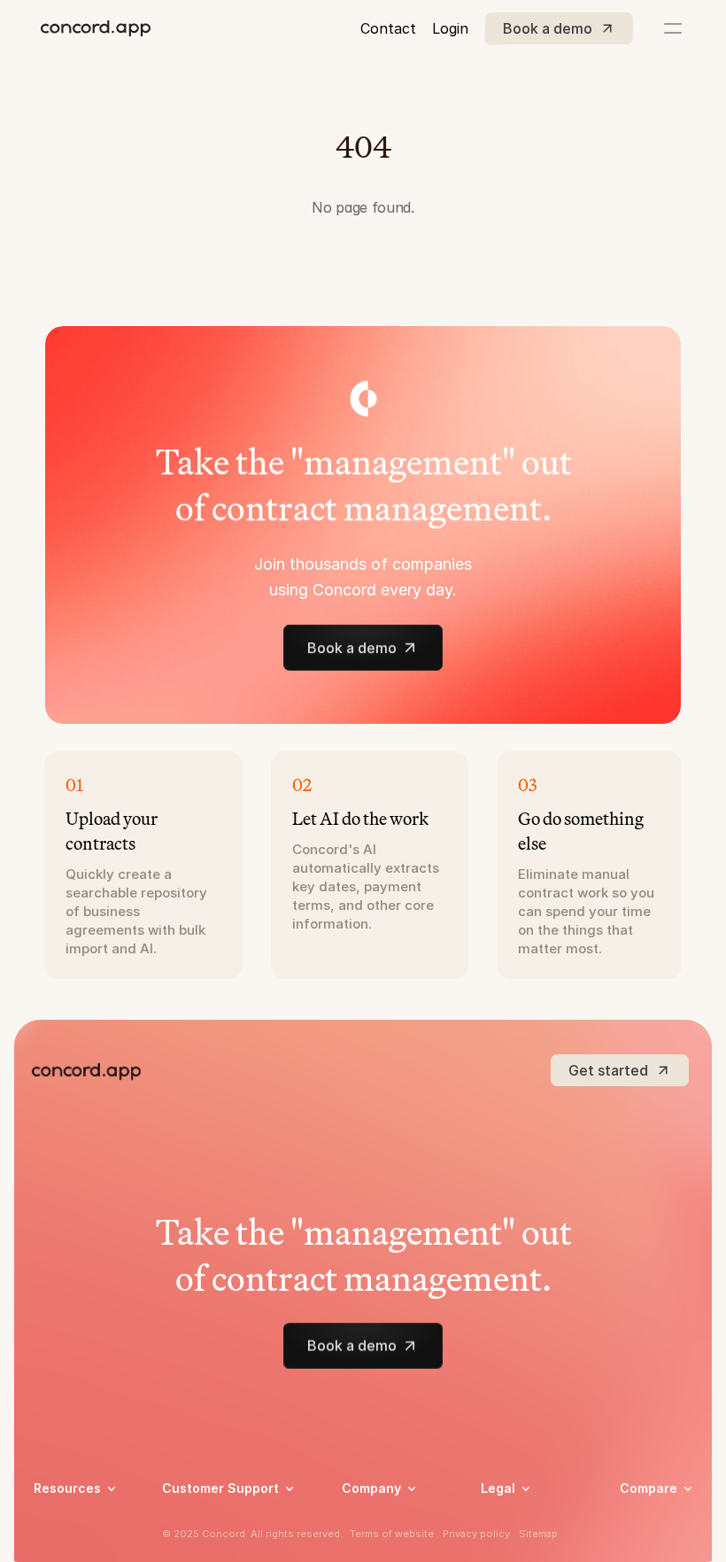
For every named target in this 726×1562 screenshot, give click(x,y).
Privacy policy (476, 1533)
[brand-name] (96, 28)
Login (450, 28)
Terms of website (392, 1533)
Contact (388, 28)
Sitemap (538, 1533)
